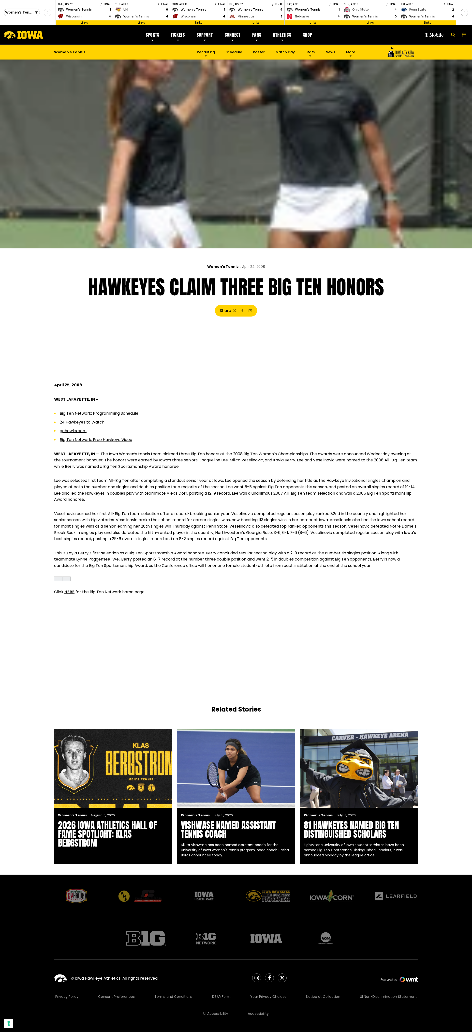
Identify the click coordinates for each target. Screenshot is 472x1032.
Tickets (178, 34)
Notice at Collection (323, 996)
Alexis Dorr (177, 493)
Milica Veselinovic (246, 460)
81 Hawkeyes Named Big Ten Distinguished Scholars (351, 830)
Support (205, 34)
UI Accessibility (215, 1013)
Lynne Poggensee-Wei (97, 559)
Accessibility (258, 1013)
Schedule (234, 52)
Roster (259, 52)
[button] (464, 12)
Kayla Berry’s (78, 553)
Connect (233, 34)
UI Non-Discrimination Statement (388, 996)
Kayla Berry (284, 460)
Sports (152, 34)
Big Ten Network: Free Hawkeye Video (96, 439)
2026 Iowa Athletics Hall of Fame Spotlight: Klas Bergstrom (107, 834)
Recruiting (206, 52)
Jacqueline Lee (213, 460)
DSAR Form (221, 996)
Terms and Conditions (173, 996)
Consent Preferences (116, 996)
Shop (307, 34)
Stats (310, 52)
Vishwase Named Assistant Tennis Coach (228, 830)
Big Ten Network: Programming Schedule (99, 413)
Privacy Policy (66, 996)
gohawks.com (73, 431)
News (330, 52)
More (350, 52)
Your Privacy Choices (268, 996)
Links (84, 22)
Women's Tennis (222, 266)
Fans (256, 34)
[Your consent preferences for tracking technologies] (8, 1023)
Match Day (285, 52)
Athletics (282, 34)
